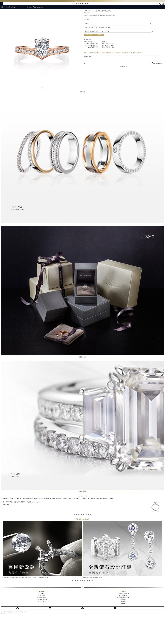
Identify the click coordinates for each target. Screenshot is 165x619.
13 (92, 578)
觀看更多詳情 (123, 66)
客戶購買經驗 (82, 496)
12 (91, 578)
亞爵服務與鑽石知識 (123, 595)
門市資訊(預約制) (42, 597)
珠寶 (5, 7)
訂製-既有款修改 (42, 595)
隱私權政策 (24, 610)
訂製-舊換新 (41, 593)
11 (89, 578)
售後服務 (123, 601)
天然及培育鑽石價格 (123, 592)
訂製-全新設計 (42, 592)
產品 (2, 7)
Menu (1, 3)
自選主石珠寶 (12, 7)
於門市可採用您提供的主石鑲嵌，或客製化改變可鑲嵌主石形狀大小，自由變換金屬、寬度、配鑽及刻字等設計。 (114, 52)
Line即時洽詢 (88, 34)
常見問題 (123, 599)
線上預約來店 (99, 34)
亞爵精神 (123, 597)
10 (90, 513)
